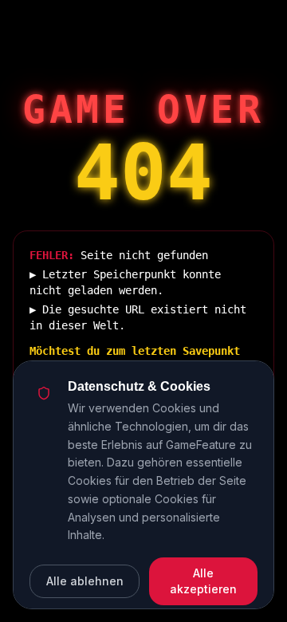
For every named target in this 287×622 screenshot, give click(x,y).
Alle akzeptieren (203, 581)
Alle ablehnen (85, 581)
